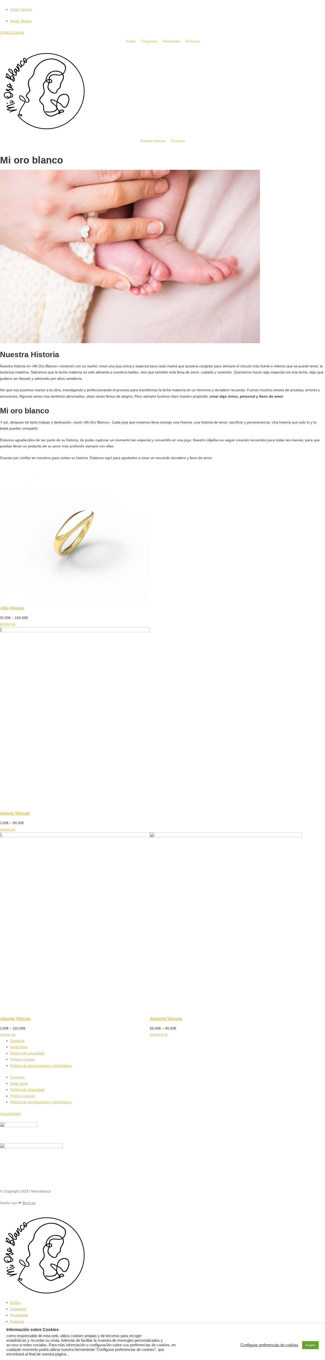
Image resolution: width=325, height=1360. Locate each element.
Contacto (17, 1041)
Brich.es (28, 1203)
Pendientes (19, 1315)
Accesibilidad (10, 1114)
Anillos (15, 1303)
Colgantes (18, 1309)
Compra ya (159, 1034)
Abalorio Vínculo (166, 1019)
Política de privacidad (27, 1053)
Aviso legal (18, 1047)
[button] (1, 1163)
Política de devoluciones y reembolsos (41, 1066)
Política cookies (22, 1059)
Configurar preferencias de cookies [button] (269, 1345)
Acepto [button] (310, 1345)
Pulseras (17, 1321)
